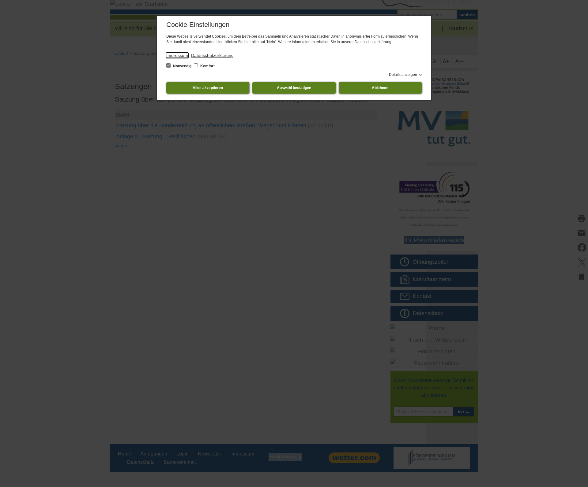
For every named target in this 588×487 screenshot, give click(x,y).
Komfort (207, 66)
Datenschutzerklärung (212, 55)
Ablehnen (380, 88)
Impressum (177, 55)
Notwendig (182, 66)
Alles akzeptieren (208, 88)
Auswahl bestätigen (294, 88)
